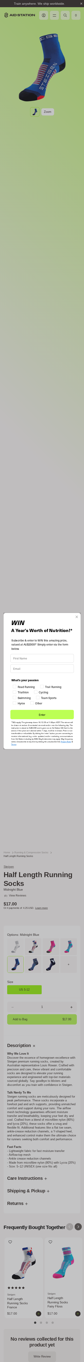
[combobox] (17, 674)
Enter (42, 719)
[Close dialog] (76, 612)
